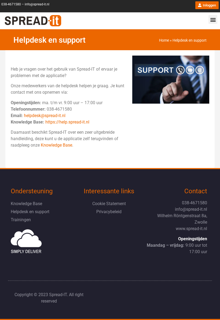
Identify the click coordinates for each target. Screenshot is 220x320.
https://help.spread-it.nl (67, 122)
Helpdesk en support (30, 211)
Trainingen (21, 219)
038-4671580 (11, 4)
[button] (212, 19)
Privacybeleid (109, 211)
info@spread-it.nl (37, 4)
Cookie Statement (109, 203)
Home (164, 40)
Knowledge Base (26, 203)
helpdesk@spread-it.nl (44, 115)
